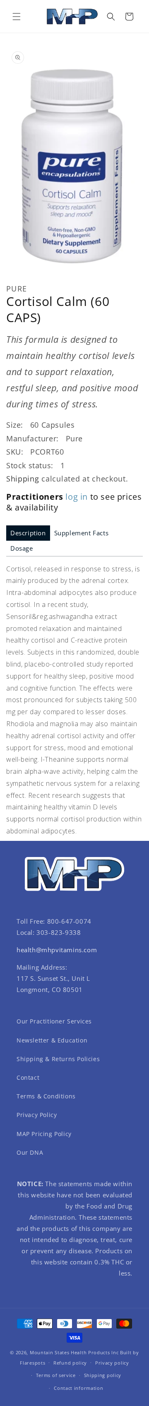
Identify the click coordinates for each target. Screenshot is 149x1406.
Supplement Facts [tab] (81, 533)
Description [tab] (28, 533)
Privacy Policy (37, 1115)
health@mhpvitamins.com (57, 950)
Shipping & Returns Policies (58, 1059)
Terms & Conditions (46, 1096)
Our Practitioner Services (54, 1021)
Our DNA (30, 1152)
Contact (28, 1077)
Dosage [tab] (21, 548)
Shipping (22, 479)
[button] (16, 16)
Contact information (78, 1388)
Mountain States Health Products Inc (74, 1352)
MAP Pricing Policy (44, 1134)
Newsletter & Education (52, 1040)
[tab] (28, 533)
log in (76, 496)
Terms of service (56, 1375)
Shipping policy (103, 1375)
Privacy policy (112, 1363)
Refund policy (70, 1363)
